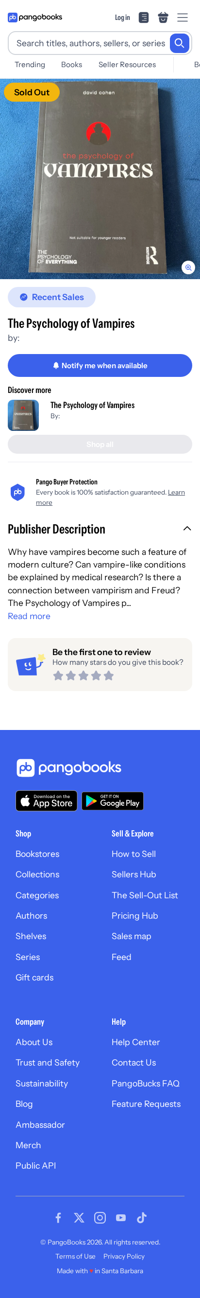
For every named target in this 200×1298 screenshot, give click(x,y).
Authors (31, 915)
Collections (37, 874)
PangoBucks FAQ (146, 1083)
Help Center (136, 1042)
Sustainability (42, 1083)
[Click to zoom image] (100, 179)
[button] (100, 530)
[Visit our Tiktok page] (142, 1218)
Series (28, 957)
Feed (122, 957)
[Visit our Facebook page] (58, 1218)
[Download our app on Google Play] (113, 801)
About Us (34, 1042)
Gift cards (34, 977)
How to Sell (134, 854)
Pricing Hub (135, 915)
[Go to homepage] (35, 17)
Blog (24, 1104)
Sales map (131, 936)
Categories (37, 895)
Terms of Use (75, 1256)
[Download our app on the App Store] (47, 800)
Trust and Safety (48, 1062)
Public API (36, 1165)
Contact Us (134, 1062)
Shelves (31, 936)
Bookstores (37, 854)
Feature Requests (146, 1104)
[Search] (179, 43)
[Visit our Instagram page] (100, 1218)
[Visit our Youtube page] (121, 1218)
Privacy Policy (124, 1256)
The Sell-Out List (145, 895)
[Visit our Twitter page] (79, 1218)
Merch (28, 1145)
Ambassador (40, 1125)
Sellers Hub (134, 874)
